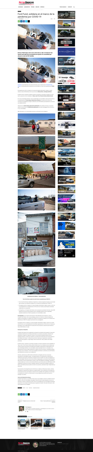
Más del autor (29, 416)
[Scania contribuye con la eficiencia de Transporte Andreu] (49, 423)
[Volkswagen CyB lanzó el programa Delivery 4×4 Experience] (36, 423)
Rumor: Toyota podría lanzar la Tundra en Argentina (48, 401)
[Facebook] (24, 21)
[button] (74, 7)
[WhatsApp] (19, 21)
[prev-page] (18, 431)
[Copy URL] (29, 21)
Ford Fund (30, 387)
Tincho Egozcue (21, 18)
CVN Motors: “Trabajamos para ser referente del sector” (26, 401)
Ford (27, 387)
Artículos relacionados (22, 416)
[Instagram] (26, 411)
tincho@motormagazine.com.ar (62, 443)
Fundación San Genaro (36, 387)
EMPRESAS (22, 9)
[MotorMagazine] (26, 3)
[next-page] (20, 431)
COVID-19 (23, 387)
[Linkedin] (21, 21)
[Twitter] (26, 21)
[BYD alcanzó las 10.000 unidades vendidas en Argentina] (23, 423)
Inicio (18, 9)
